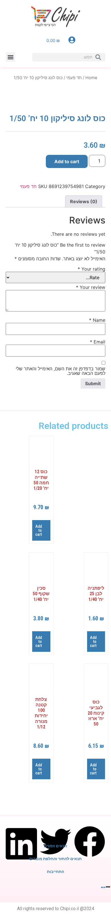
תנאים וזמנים (55, 846)
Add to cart (66, 161)
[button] (10, 57)
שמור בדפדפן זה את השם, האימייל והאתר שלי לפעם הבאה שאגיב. (60, 370)
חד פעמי (74, 77)
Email (97, 341)
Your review (90, 287)
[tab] (83, 201)
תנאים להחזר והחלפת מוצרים (55, 858)
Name (97, 320)
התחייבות (55, 871)
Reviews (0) (83, 201)
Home (91, 77)
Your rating (91, 269)
